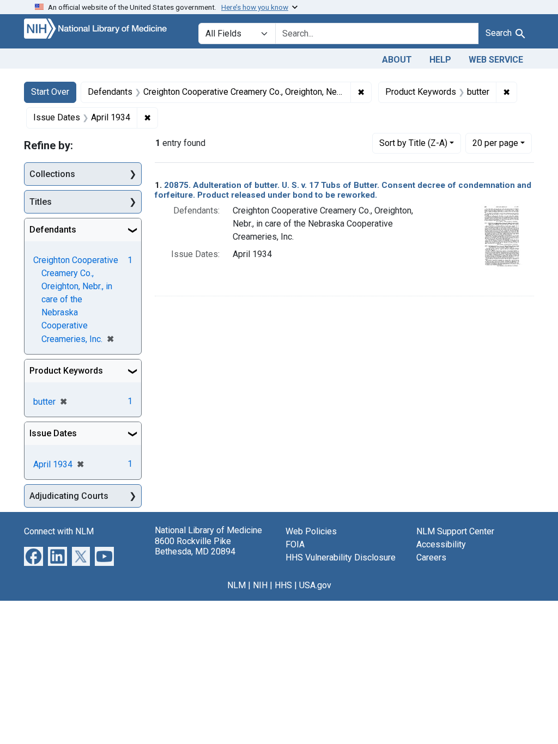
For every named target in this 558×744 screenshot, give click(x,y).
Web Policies (311, 531)
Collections (52, 174)
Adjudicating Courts (68, 496)
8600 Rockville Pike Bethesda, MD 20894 (195, 546)
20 (495, 142)
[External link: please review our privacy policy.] (33, 556)
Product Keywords (66, 370)
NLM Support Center (455, 531)
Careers (431, 557)
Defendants (52, 229)
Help (440, 59)
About (397, 59)
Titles (40, 202)
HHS (283, 585)
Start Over (50, 92)
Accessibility (441, 544)
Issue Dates (53, 433)
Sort (413, 143)
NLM (236, 585)
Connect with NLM (59, 531)
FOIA (295, 544)
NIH (260, 585)
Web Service (496, 59)
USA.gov (315, 585)
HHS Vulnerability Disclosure (341, 557)
